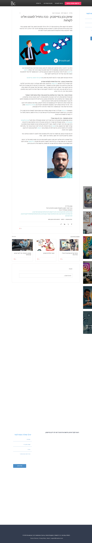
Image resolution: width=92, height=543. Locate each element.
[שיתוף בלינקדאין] (64, 224)
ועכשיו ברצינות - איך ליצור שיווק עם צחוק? (22, 253)
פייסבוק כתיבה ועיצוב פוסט (54, 219)
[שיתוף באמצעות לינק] (61, 224)
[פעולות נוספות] (20, 13)
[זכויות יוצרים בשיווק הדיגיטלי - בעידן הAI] (69, 245)
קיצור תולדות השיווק (48, 253)
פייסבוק (62, 219)
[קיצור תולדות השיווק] (45, 245)
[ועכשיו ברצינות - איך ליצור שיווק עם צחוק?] (22, 245)
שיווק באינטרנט (69, 219)
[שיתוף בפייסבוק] (71, 224)
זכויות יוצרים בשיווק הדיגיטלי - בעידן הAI (70, 253)
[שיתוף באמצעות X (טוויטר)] (68, 224)
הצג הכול (14, 236)
